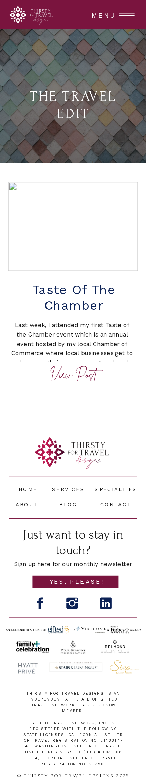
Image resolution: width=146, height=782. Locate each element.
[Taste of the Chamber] (73, 226)
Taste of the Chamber (74, 298)
